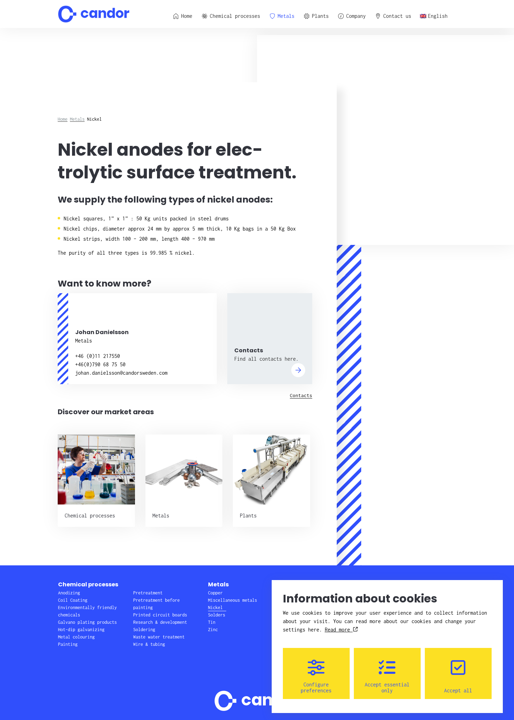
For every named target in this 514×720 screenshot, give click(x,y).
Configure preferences (316, 687)
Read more (339, 630)
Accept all (458, 690)
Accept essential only (387, 687)
